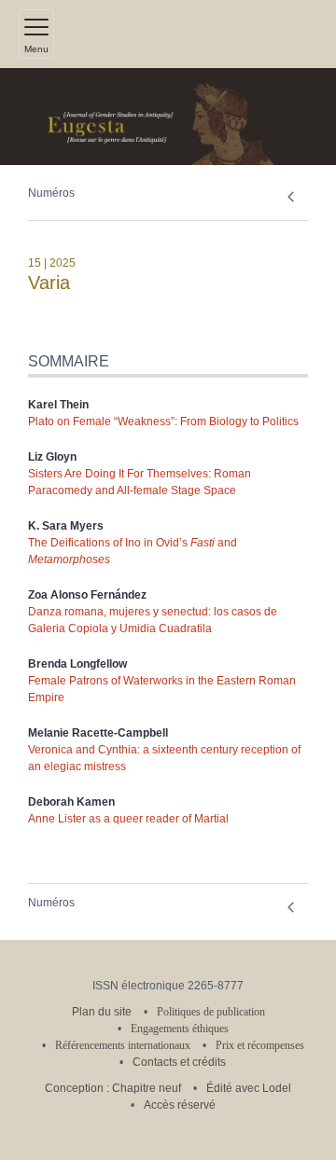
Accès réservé (180, 1105)
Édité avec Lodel (248, 1088)
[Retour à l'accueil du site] (168, 116)
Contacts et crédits (179, 1062)
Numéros (51, 193)
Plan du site (102, 1011)
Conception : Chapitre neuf (113, 1088)
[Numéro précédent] (290, 198)
